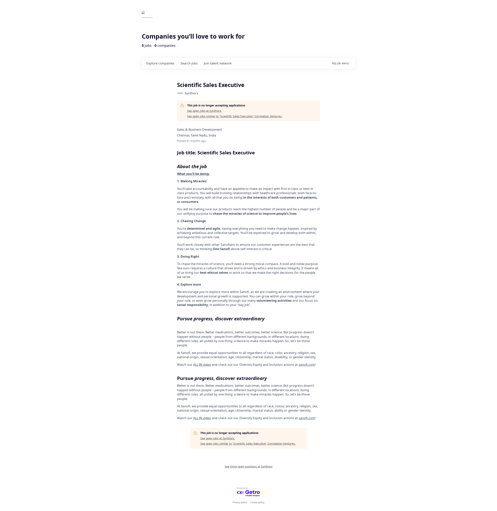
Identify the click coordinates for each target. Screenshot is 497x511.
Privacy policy (240, 502)
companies (160, 63)
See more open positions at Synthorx (248, 466)
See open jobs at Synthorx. (204, 111)
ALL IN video (202, 364)
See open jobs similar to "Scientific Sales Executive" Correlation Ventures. (234, 116)
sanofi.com (307, 364)
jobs (189, 63)
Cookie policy (257, 502)
